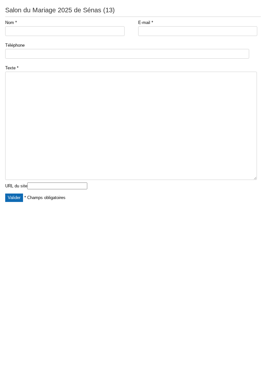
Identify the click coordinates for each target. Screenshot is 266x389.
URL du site (16, 185)
